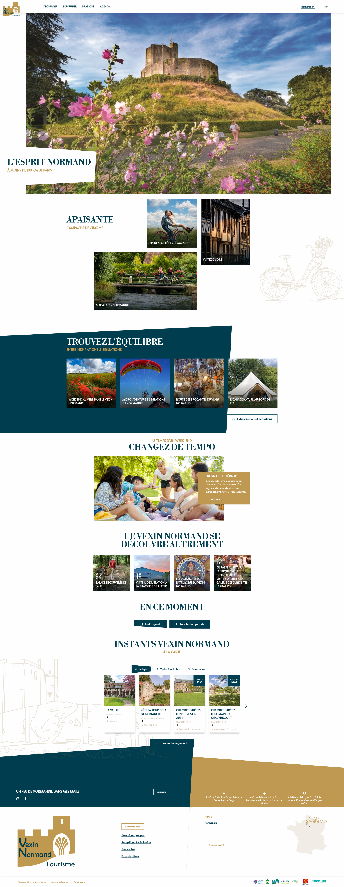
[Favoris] (318, 6)
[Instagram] (18, 799)
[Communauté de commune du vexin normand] (275, 881)
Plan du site (79, 881)
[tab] (141, 669)
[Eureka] (296, 881)
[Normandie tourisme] (319, 882)
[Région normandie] (305, 881)
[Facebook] (25, 799)
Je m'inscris (161, 791)
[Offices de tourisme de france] (258, 881)
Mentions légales (59, 881)
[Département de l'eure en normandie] (285, 882)
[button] (308, 6)
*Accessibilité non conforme (32, 881)
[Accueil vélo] (267, 882)
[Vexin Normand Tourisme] (11, 9)
